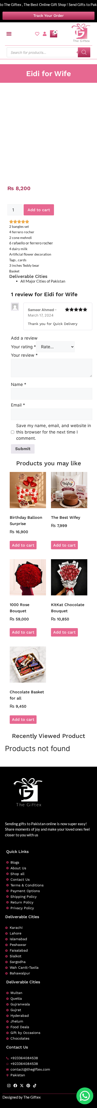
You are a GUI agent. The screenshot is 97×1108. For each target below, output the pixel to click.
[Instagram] (8, 1085)
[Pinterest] (28, 1085)
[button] (9, 34)
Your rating (23, 346)
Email (18, 405)
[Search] (84, 52)
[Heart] (37, 34)
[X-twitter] (21, 1085)
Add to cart (39, 209)
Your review (24, 355)
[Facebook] (15, 1085)
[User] (45, 34)
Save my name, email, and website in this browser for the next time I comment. (53, 432)
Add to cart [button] (23, 545)
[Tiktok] (34, 1085)
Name (18, 384)
